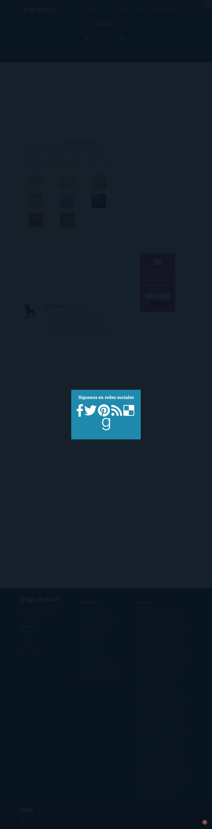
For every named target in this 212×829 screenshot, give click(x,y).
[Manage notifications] (204, 822)
